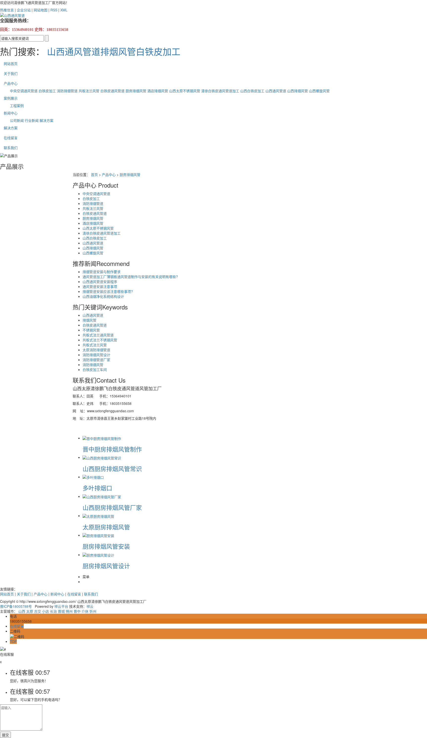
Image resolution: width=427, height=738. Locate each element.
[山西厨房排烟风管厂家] (102, 496)
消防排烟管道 (67, 90)
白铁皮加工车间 (95, 369)
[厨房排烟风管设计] (98, 554)
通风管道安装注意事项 (100, 286)
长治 (53, 611)
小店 (45, 611)
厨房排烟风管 (136, 90)
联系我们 (11, 147)
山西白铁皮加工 (252, 90)
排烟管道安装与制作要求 (102, 271)
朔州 (69, 611)
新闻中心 (11, 112)
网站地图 (40, 9)
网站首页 (11, 63)
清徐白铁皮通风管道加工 (220, 90)
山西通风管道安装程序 (100, 281)
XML (63, 9)
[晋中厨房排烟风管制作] (102, 437)
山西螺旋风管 (319, 90)
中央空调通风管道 (24, 90)
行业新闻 (32, 120)
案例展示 (11, 98)
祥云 (89, 606)
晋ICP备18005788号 (16, 606)
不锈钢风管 (91, 329)
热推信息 (7, 9)
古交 (37, 611)
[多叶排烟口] (93, 476)
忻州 (92, 611)
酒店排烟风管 (157, 90)
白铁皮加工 (158, 51)
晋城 (61, 611)
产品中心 (11, 83)
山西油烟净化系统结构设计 (103, 296)
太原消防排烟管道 (96, 349)
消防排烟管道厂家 (96, 359)
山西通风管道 (73, 51)
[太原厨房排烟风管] (98, 515)
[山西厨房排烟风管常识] (102, 457)
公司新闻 (17, 120)
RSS (53, 9)
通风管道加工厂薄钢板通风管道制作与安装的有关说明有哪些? (130, 276)
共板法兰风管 (89, 90)
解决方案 (46, 120)
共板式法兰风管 (95, 344)
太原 (29, 611)
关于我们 (11, 73)
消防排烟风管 (93, 364)
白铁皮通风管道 (112, 90)
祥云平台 (61, 606)
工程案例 (17, 105)
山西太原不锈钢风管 (184, 90)
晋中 (77, 611)
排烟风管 (118, 51)
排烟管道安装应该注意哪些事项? (108, 291)
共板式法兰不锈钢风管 (100, 339)
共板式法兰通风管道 (98, 334)
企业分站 (24, 9)
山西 (21, 611)
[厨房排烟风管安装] (98, 535)
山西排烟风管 (297, 90)
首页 (94, 174)
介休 (85, 611)
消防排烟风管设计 (96, 354)
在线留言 (11, 137)
